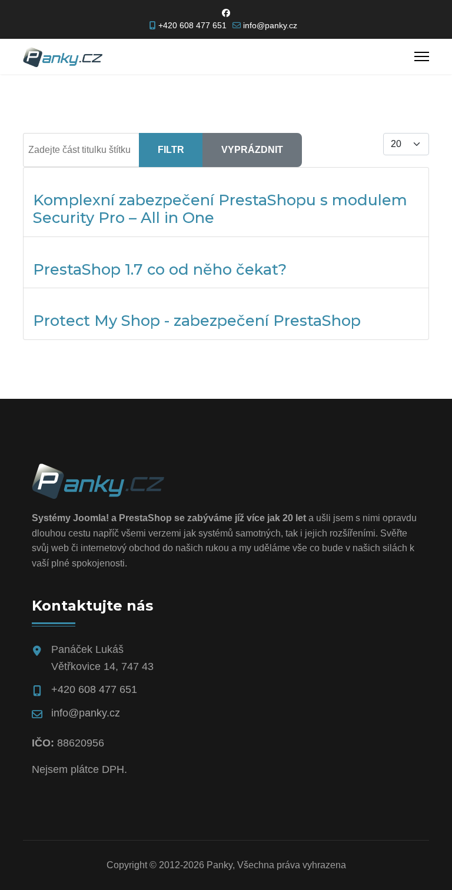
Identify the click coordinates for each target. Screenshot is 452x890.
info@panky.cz (270, 25)
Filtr (171, 150)
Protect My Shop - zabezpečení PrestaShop (197, 320)
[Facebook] (226, 13)
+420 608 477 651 (192, 25)
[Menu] (421, 56)
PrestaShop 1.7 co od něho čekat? (160, 269)
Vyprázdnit (252, 150)
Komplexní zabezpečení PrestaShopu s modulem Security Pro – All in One (220, 208)
